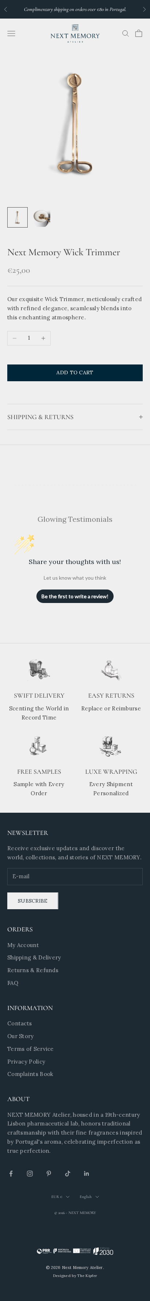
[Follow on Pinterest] (48, 1173)
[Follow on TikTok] (67, 1173)
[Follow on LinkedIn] (86, 1173)
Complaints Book (30, 1074)
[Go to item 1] (17, 217)
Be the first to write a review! (75, 596)
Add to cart (74, 372)
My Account (23, 945)
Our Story (20, 1036)
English (86, 1196)
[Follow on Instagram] (29, 1173)
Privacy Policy (26, 1061)
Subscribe (33, 901)
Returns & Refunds (32, 970)
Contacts (19, 1023)
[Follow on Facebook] (11, 1173)
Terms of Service (30, 1048)
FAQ (12, 982)
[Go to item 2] (41, 217)
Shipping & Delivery (34, 957)
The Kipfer (87, 1275)
